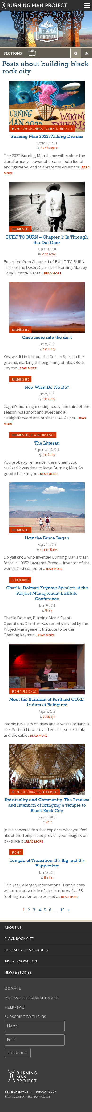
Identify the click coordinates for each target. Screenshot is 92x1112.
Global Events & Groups (26, 950)
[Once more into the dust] (47, 306)
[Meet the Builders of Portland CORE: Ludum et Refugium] (47, 668)
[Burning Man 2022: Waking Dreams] (47, 105)
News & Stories (18, 972)
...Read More (51, 273)
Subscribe (17, 1053)
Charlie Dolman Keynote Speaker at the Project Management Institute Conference (47, 593)
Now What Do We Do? (47, 387)
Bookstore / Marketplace (31, 997)
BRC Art (16, 128)
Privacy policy (46, 1091)
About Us (13, 927)
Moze (48, 822)
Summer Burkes (49, 549)
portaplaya (49, 716)
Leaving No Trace (42, 435)
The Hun (48, 877)
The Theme (66, 128)
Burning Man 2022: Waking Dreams (47, 136)
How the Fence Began (47, 538)
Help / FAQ (15, 1007)
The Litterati (47, 443)
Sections (13, 53)
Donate (13, 988)
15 (62, 909)
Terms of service (16, 1091)
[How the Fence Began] (47, 507)
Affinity (48, 610)
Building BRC (20, 229)
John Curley (48, 349)
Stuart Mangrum (49, 148)
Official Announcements (40, 128)
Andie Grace (49, 254)
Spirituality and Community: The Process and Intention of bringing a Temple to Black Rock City (47, 805)
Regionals (30, 691)
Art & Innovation (21, 961)
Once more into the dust (47, 337)
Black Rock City (19, 939)
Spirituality (50, 792)
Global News (20, 580)
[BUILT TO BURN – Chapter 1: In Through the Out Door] (47, 206)
